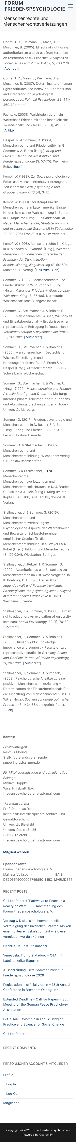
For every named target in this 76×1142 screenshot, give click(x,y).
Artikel (9, 130)
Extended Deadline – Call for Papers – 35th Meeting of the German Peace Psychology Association (36, 1004)
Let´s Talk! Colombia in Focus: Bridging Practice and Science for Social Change (33, 1021)
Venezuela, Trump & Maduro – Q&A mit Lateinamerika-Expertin (32, 958)
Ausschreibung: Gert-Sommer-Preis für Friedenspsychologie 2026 (33, 972)
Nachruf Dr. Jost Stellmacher (25, 946)
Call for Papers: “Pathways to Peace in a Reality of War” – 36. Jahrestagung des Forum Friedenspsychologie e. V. (34, 906)
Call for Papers (14, 1034)
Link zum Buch (47, 270)
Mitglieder (11, 1103)
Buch (17, 167)
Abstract (11, 68)
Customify (46, 1134)
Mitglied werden (16, 852)
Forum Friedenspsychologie (35, 6)
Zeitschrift (33, 337)
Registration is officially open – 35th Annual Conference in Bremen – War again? (36, 987)
